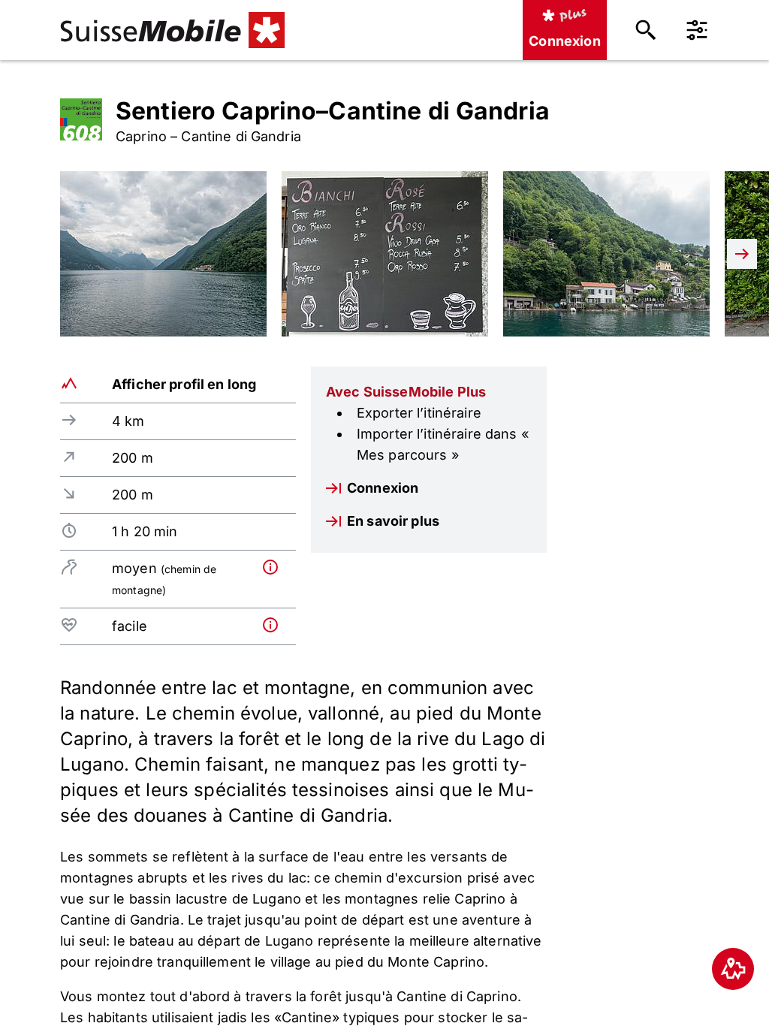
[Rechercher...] (646, 30)
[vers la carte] (733, 969)
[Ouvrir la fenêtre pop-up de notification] (276, 567)
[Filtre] (697, 30)
